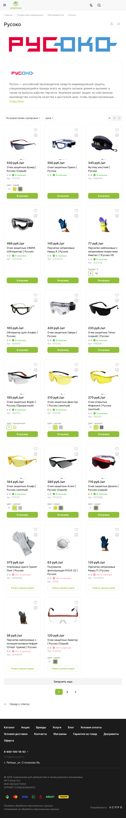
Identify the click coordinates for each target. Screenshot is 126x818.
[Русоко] (63, 53)
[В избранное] (35, 130)
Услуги (57, 727)
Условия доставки (16, 734)
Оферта (9, 740)
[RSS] (118, 23)
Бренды (41, 727)
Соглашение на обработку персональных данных (31, 809)
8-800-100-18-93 (15, 751)
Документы (111, 734)
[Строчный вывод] (114, 118)
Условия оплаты (91, 727)
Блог (71, 727)
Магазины (60, 734)
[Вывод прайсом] (119, 118)
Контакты (40, 734)
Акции (25, 727)
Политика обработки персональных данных (28, 805)
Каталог (9, 727)
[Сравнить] (35, 135)
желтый (14, 189)
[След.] (75, 692)
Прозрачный (9, 189)
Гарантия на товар (85, 734)
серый (20, 189)
